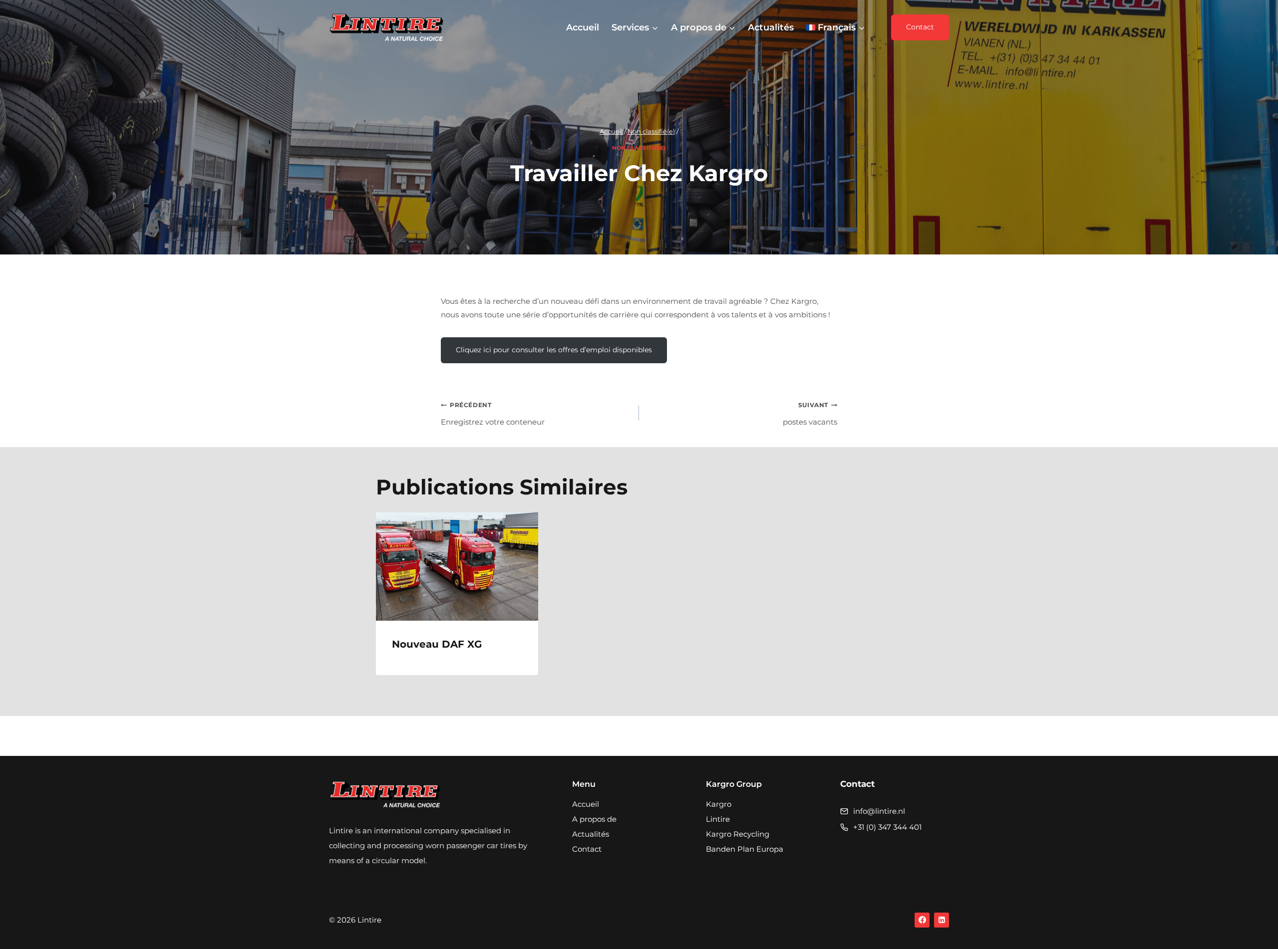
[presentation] (457, 566)
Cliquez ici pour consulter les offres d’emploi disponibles (554, 349)
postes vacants (810, 414)
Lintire (718, 819)
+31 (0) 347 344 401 (887, 827)
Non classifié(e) (638, 148)
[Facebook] (922, 920)
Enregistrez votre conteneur (493, 414)
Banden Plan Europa (744, 849)
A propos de (594, 819)
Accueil (582, 27)
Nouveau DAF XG (437, 644)
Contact (920, 26)
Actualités (771, 27)
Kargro (718, 804)
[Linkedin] (941, 920)
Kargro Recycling (737, 834)
